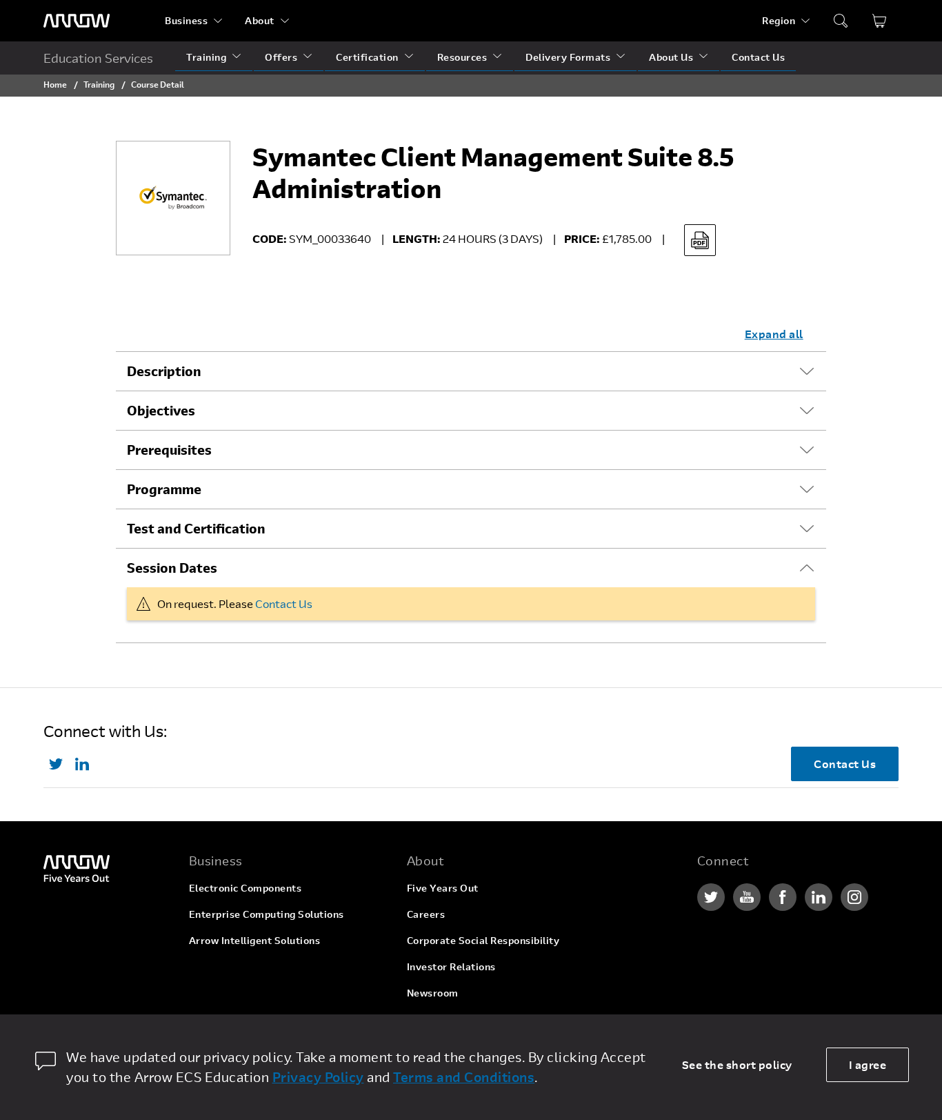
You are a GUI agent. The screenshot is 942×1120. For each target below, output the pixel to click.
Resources (462, 56)
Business (186, 20)
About (259, 20)
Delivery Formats (567, 56)
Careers (426, 914)
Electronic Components (245, 887)
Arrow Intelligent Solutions (255, 940)
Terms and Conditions (463, 1076)
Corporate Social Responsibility (483, 940)
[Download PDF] (700, 240)
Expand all (774, 333)
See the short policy (737, 1064)
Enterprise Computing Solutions (266, 914)
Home (55, 84)
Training (206, 56)
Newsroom (433, 992)
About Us (671, 56)
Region (778, 20)
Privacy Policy (318, 1076)
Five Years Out (443, 887)
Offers (281, 56)
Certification (367, 56)
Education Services (98, 58)
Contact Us (758, 56)
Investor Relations (451, 966)
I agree (868, 1064)
